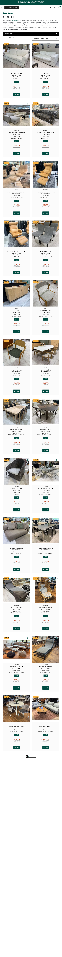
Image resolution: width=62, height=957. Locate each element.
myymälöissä (15, 20)
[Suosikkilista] (56, 8)
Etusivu (5, 13)
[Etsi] (51, 8)
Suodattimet (8, 33)
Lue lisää (16, 94)
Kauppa (10, 13)
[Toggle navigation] (2, 7)
